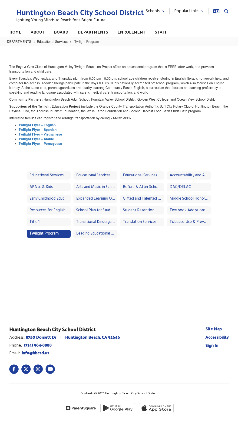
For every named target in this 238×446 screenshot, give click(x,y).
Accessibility (217, 337)
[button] (155, 11)
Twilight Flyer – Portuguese (40, 143)
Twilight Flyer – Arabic (36, 138)
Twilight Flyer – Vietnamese (40, 134)
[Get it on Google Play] (117, 408)
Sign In (211, 345)
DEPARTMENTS (19, 41)
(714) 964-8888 (38, 345)
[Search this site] (226, 11)
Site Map (213, 328)
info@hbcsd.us (35, 352)
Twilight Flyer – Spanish (38, 129)
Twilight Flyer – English (37, 125)
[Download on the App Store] (156, 408)
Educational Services (52, 41)
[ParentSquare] (81, 408)
